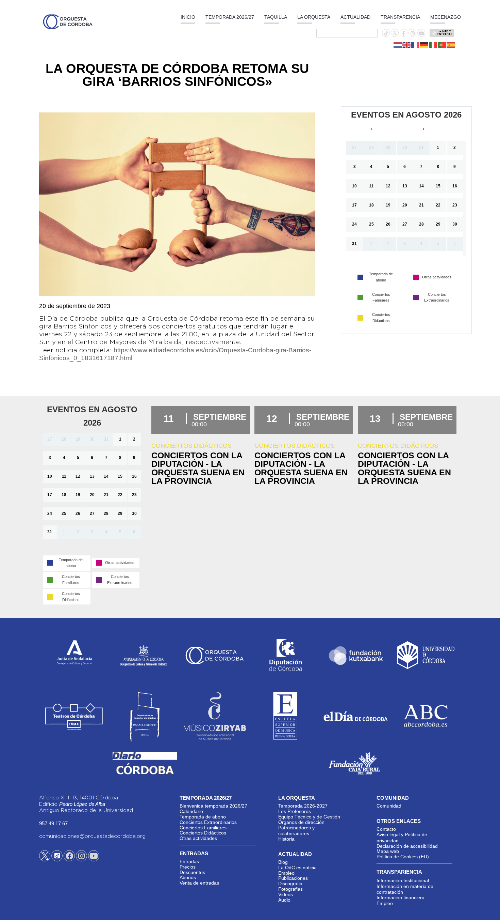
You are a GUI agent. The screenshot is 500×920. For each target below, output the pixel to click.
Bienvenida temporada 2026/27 (213, 806)
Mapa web (388, 851)
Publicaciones (293, 878)
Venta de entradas (199, 883)
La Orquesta (313, 17)
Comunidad (389, 806)
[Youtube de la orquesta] (421, 33)
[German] (424, 44)
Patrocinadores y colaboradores (296, 831)
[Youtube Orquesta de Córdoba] (93, 857)
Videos (285, 894)
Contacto (386, 829)
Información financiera (400, 897)
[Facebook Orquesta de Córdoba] (69, 857)
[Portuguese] (442, 44)
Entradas (189, 861)
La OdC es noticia (297, 867)
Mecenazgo (445, 17)
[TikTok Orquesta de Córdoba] (57, 858)
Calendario (191, 811)
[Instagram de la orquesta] (413, 33)
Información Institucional (403, 880)
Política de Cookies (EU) (403, 856)
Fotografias (290, 889)
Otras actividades (198, 838)
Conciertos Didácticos (203, 832)
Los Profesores (294, 811)
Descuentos (192, 872)
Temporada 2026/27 (229, 17)
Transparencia (400, 17)
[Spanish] (451, 44)
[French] (415, 44)
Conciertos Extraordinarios (208, 822)
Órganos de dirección (301, 822)
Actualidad (355, 17)
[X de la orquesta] (394, 34)
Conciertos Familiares (203, 827)
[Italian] (433, 44)
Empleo (286, 873)
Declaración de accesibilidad (407, 846)
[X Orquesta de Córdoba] (44, 858)
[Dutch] (398, 44)
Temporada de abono (203, 816)
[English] (406, 44)
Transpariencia (399, 872)
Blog (283, 862)
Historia (286, 839)
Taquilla (275, 17)
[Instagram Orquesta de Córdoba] (81, 857)
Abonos (188, 877)
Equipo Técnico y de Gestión (309, 816)
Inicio (188, 17)
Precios (188, 867)
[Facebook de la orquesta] (403, 33)
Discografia (290, 883)
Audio (284, 900)
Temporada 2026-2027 (303, 806)
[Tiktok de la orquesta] (386, 33)
